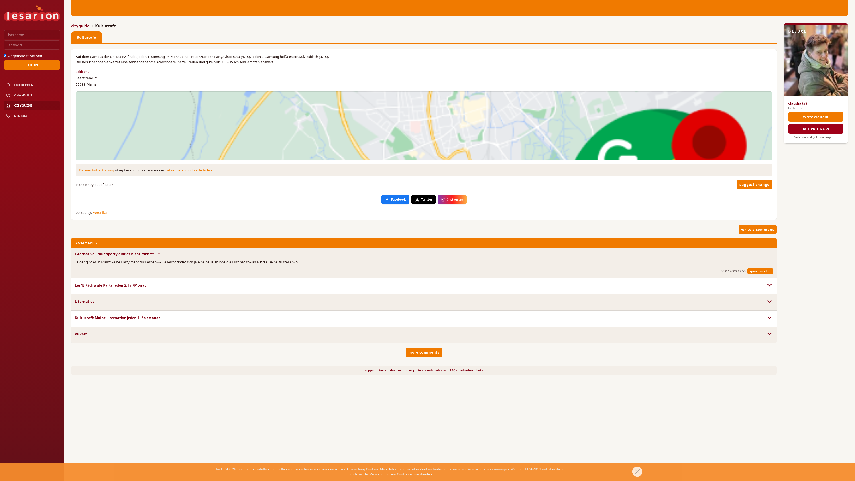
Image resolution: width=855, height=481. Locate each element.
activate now (816, 128)
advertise (466, 370)
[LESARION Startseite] (32, 13)
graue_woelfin (760, 271)
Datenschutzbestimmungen (487, 469)
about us (395, 370)
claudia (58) (798, 103)
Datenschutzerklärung (96, 170)
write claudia (815, 116)
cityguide (80, 26)
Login (32, 65)
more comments (423, 352)
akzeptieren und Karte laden (189, 170)
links (479, 370)
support (370, 370)
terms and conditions (432, 370)
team (382, 370)
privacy (410, 370)
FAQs (453, 370)
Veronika (100, 212)
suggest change (754, 184)
